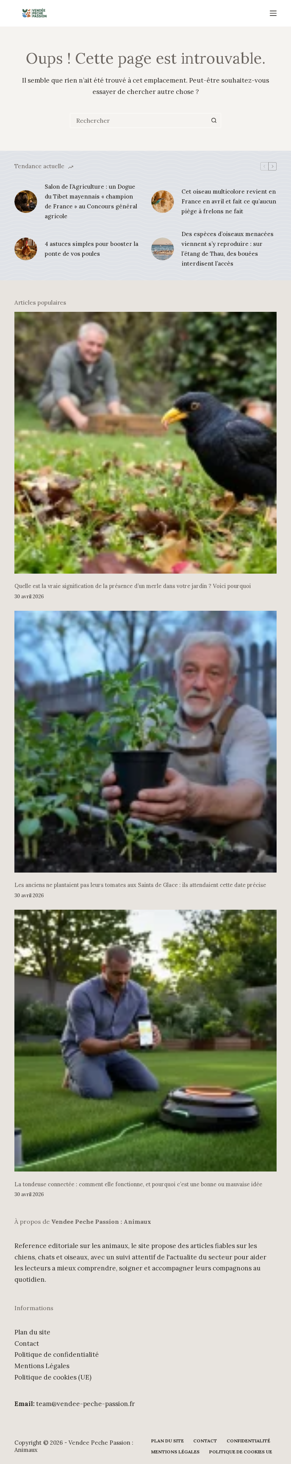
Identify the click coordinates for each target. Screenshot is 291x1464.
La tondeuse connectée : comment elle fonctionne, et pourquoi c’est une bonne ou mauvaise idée (138, 1184)
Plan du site (32, 1332)
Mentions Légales (41, 1366)
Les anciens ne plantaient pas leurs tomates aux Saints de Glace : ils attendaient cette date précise (140, 885)
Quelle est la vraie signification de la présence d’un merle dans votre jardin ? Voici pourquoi (132, 586)
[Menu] (273, 13)
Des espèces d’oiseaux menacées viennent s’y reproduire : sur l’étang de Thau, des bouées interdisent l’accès (227, 248)
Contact (26, 1343)
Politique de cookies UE (240, 1452)
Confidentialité (248, 1441)
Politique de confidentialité (56, 1354)
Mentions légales (175, 1452)
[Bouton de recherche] (214, 120)
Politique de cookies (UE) (52, 1377)
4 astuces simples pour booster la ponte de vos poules (91, 248)
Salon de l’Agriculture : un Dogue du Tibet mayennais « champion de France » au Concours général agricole (91, 201)
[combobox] (138, 120)
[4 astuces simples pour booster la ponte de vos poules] (25, 249)
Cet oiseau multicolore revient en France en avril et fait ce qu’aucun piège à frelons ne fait (228, 201)
